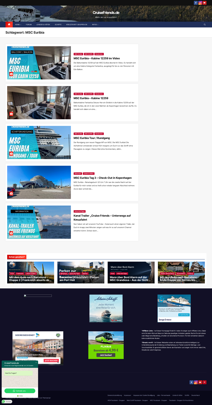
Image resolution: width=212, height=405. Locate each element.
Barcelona (64, 273)
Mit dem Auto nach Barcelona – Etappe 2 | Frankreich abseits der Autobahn (29, 280)
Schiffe (58, 24)
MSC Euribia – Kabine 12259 (91, 98)
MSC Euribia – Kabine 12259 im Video (97, 58)
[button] (205, 24)
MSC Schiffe (89, 54)
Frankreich (20, 273)
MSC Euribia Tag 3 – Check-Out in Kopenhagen (103, 177)
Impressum (127, 395)
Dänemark (78, 173)
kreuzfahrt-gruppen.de (76, 24)
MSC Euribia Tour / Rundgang (92, 138)
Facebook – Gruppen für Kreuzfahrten (181, 400)
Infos (94, 24)
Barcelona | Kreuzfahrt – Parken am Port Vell (79, 279)
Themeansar (47, 398)
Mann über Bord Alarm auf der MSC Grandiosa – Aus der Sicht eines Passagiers (129, 280)
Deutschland (181, 273)
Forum (29, 24)
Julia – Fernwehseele (163, 395)
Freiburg (190, 273)
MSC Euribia (78, 54)
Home (17, 24)
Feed (12, 273)
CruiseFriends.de (106, 12)
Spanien (84, 273)
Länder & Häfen (43, 24)
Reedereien (99, 54)
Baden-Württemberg (167, 273)
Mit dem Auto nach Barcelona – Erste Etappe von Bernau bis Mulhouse (179, 280)
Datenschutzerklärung (115, 395)
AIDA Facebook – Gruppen (116, 400)
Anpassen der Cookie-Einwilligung (144, 395)
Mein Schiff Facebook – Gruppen (137, 400)
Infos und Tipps (80, 211)
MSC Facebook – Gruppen (158, 400)
